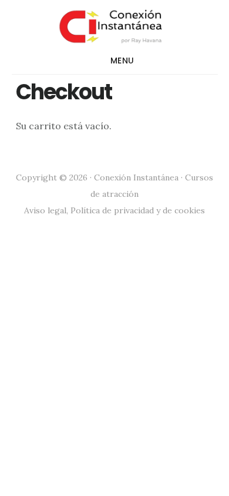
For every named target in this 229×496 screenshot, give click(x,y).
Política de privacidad (112, 210)
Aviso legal (45, 210)
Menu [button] (122, 60)
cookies (189, 210)
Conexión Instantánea (114, 25)
